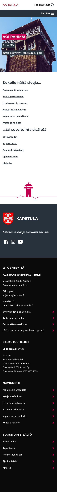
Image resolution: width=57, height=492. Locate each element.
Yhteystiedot (10, 137)
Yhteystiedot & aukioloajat (17, 311)
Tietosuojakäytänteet (14, 318)
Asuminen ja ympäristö (15, 90)
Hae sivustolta (42, 4)
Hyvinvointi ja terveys (15, 103)
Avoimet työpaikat (13, 150)
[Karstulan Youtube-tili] (20, 242)
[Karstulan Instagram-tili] (13, 242)
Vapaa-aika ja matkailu (15, 116)
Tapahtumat (10, 143)
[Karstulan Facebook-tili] (6, 242)
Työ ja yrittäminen (13, 96)
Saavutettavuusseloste (15, 324)
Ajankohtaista (10, 156)
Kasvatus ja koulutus (14, 109)
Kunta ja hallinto (12, 122)
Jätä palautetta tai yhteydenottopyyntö (23, 330)
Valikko (45, 13)
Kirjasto (7, 163)
